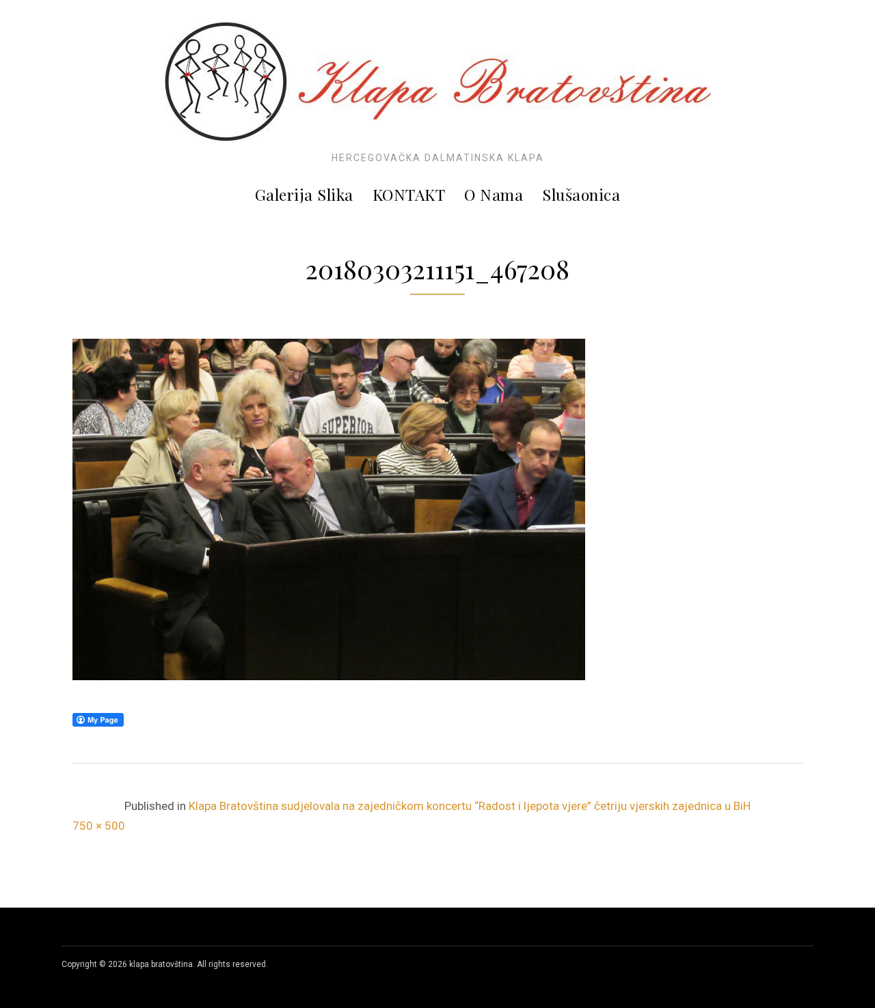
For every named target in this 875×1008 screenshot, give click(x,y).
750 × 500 (98, 825)
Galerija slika (304, 194)
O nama (493, 194)
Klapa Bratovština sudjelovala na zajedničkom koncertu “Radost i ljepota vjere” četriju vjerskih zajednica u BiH (470, 806)
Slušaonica (581, 194)
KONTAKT (409, 194)
